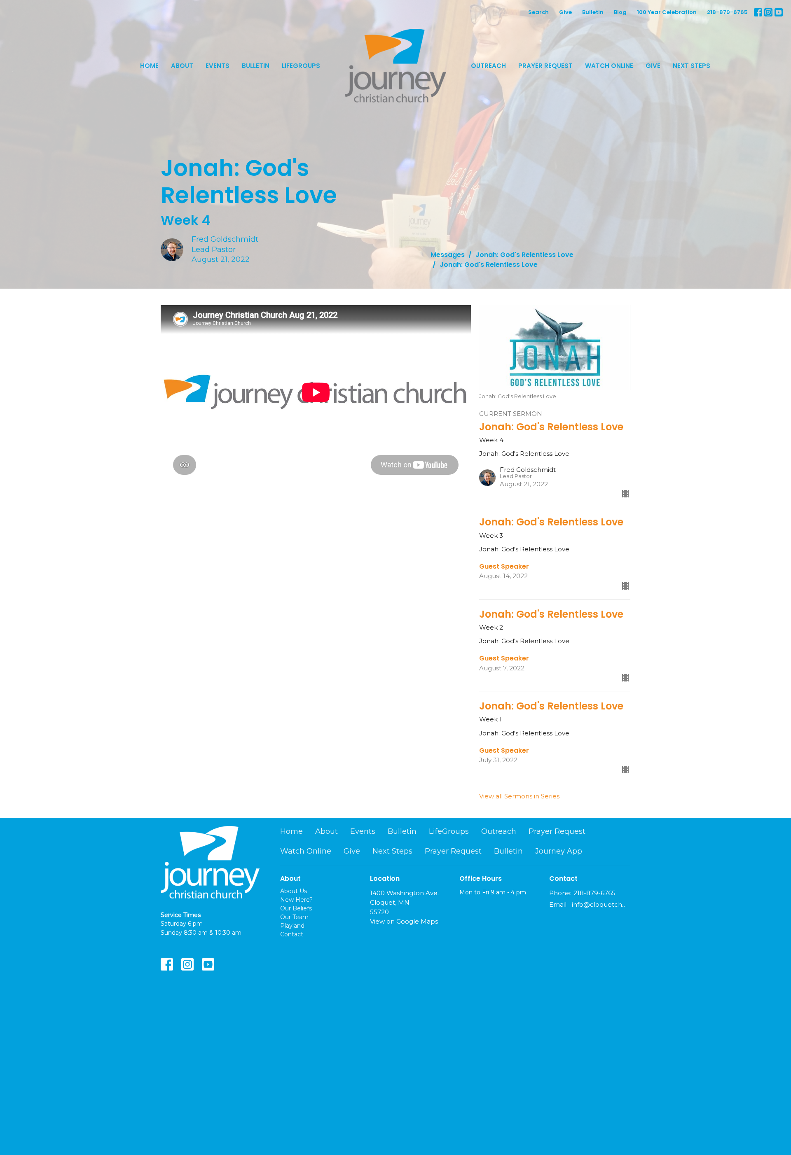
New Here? (296, 899)
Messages (448, 254)
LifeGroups (301, 65)
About (182, 65)
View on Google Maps (404, 921)
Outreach (488, 65)
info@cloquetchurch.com (601, 904)
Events (217, 65)
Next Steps (691, 65)
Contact (291, 934)
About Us (293, 891)
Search (538, 12)
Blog (620, 12)
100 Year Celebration (667, 12)
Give (565, 12)
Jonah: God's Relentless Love (524, 254)
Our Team (294, 917)
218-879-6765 (727, 12)
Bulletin (593, 12)
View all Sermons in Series (519, 796)
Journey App (558, 851)
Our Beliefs (296, 908)
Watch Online (609, 65)
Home (149, 65)
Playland (292, 925)
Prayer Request (545, 65)
